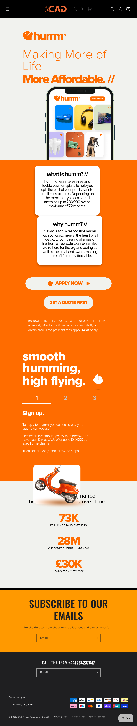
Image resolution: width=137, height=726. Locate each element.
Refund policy (60, 717)
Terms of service (97, 717)
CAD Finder (23, 717)
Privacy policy (78, 717)
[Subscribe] (96, 638)
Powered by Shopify (40, 717)
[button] (7, 9)
